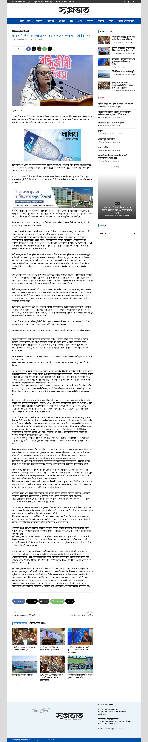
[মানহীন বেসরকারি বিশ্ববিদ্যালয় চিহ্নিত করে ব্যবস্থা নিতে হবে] (52, 636)
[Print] (39, 48)
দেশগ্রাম (62, 21)
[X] (133, 1)
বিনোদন (90, 21)
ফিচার (111, 21)
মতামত (101, 21)
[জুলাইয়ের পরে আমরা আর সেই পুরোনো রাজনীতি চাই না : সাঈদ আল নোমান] (80, 636)
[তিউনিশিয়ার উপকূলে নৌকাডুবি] (24, 664)
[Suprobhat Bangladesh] (74, 11)
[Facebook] (128, 1)
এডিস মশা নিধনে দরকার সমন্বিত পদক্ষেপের (115, 103)
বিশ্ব (71, 21)
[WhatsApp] (44, 48)
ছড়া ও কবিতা (103, 147)
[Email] (34, 48)
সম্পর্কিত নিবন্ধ (20, 623)
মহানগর (51, 21)
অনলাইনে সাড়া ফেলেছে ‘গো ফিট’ (111, 122)
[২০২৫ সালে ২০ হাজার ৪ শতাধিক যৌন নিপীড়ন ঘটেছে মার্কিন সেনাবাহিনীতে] (52, 664)
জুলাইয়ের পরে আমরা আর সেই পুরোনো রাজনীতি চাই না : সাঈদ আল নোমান (78, 649)
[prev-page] (13, 684)
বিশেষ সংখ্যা (49, 2)
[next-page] (17, 684)
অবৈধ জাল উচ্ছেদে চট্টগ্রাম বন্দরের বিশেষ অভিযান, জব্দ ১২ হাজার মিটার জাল (114, 113)
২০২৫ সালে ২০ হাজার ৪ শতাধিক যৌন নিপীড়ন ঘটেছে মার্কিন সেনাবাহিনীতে (51, 677)
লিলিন (100, 131)
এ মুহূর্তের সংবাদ (18, 31)
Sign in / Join (38, 2)
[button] (124, 1)
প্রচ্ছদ (22, 21)
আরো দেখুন (116, 167)
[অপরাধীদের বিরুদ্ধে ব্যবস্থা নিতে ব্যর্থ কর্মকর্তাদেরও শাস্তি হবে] (24, 636)
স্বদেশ (29, 21)
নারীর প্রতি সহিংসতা (126, 21)
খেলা (80, 21)
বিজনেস (39, 21)
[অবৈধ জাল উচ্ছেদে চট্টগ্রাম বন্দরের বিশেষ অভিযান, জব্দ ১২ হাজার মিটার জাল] (117, 196)
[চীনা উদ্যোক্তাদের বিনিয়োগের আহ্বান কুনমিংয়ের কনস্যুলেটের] (80, 664)
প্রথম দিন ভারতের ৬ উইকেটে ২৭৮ (26, 615)
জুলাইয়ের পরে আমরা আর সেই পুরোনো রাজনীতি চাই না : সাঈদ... (123, 61)
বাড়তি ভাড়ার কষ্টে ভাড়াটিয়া (82, 615)
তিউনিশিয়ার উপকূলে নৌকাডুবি (22, 675)
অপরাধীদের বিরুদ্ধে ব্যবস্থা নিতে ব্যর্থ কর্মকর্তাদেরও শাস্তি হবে (123, 38)
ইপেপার (64, 2)
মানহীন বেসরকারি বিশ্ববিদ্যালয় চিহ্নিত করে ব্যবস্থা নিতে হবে (123, 49)
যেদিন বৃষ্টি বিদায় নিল (106, 139)
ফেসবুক (71, 2)
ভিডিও (58, 2)
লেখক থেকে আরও (37, 623)
